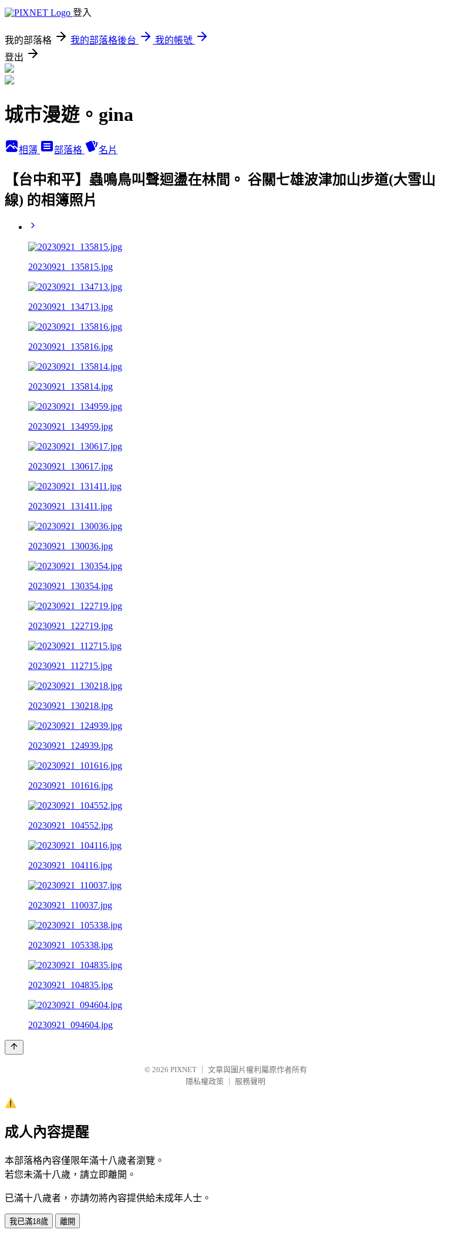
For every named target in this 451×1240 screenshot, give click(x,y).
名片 (108, 150)
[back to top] (14, 1047)
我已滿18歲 (28, 1221)
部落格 (69, 150)
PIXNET (183, 1069)
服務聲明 (250, 1081)
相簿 (29, 150)
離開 (67, 1221)
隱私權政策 (205, 1081)
